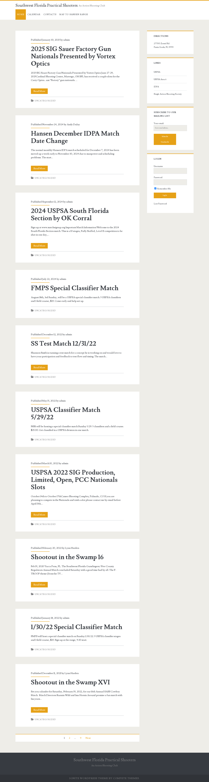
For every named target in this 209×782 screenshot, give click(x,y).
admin (66, 39)
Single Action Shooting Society (168, 94)
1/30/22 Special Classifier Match (76, 627)
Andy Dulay (73, 124)
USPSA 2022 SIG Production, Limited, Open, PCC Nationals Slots (74, 479)
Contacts (49, 14)
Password (158, 177)
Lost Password (160, 204)
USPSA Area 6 (160, 79)
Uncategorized (45, 101)
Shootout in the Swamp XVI (70, 682)
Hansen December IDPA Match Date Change (75, 137)
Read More (41, 92)
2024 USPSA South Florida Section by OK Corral (70, 214)
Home (20, 14)
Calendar (33, 14)
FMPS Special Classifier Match (75, 288)
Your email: (159, 123)
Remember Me (164, 189)
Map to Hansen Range (73, 14)
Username (158, 166)
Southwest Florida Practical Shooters (46, 5)
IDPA (156, 87)
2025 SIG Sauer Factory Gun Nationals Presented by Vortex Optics (73, 56)
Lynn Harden (72, 548)
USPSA (157, 72)
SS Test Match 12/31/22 (63, 344)
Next (88, 738)
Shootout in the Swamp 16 (67, 557)
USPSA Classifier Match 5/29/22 (66, 413)
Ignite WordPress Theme (88, 778)
